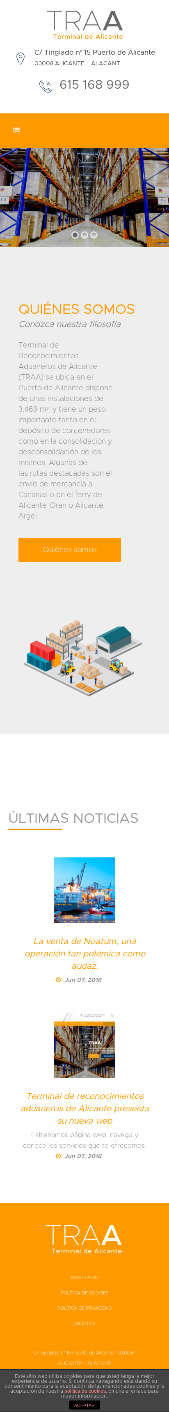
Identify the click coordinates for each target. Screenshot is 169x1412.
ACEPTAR (84, 1405)
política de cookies (85, 1391)
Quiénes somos (70, 550)
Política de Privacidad (84, 1308)
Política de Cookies (85, 1293)
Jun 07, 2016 (82, 980)
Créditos (84, 1323)
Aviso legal (84, 1278)
